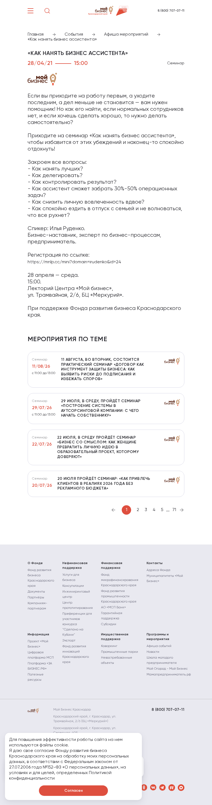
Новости (153, 652)
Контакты (155, 563)
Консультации (73, 586)
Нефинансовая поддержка (75, 566)
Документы (36, 591)
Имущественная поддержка (114, 637)
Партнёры (36, 597)
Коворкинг (109, 646)
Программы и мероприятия (158, 637)
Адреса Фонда (158, 570)
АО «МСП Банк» (113, 607)
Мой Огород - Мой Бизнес (167, 668)
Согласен (73, 791)
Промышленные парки (119, 652)
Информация (38, 634)
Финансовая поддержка (111, 566)
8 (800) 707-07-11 (171, 10)
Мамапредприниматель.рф (169, 674)
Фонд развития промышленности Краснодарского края (118, 596)
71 (174, 510)
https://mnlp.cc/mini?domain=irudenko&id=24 (74, 262)
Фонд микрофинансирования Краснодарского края (119, 580)
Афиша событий (159, 646)
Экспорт (68, 640)
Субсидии (108, 624)
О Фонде (35, 563)
